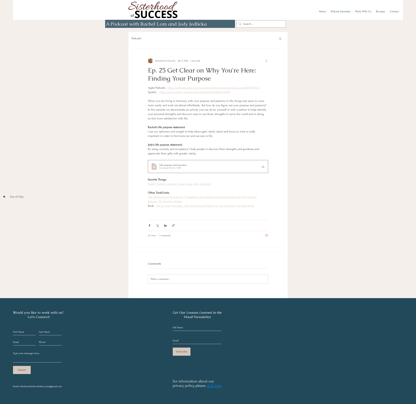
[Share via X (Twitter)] (157, 225)
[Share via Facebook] (149, 225)
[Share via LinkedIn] (165, 225)
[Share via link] (173, 225)
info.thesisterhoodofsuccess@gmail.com (41, 386)
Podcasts (136, 38)
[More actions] (266, 61)
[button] (280, 38)
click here (214, 385)
